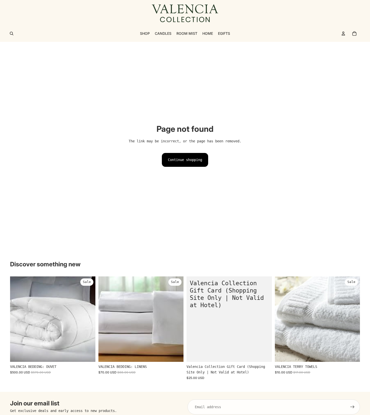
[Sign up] (352, 407)
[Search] (11, 33)
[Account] (343, 33)
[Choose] (87, 354)
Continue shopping (185, 160)
